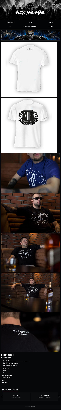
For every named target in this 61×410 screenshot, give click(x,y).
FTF (30, 22)
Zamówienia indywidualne (30, 26)
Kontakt (51, 26)
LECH (51, 22)
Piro (10, 26)
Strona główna (10, 22)
